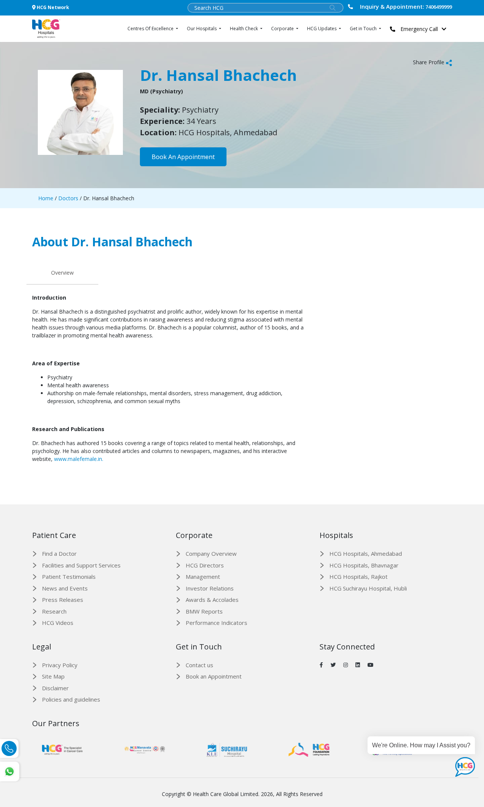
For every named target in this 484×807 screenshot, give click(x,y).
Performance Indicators (216, 622)
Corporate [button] (283, 28)
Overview (62, 272)
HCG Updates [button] (322, 28)
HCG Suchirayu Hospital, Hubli (368, 588)
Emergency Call (418, 28)
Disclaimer (55, 688)
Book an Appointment (214, 676)
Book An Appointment (183, 157)
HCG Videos (57, 622)
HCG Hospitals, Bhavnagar (364, 565)
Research (54, 611)
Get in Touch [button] (364, 28)
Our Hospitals (202, 28)
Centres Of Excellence (151, 28)
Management (203, 576)
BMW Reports (204, 611)
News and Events (65, 588)
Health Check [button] (244, 28)
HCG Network (52, 7)
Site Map (53, 676)
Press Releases (62, 599)
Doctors (67, 198)
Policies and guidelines (71, 699)
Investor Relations (210, 588)
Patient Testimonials (69, 576)
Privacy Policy (60, 665)
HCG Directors (205, 565)
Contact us (199, 665)
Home (45, 198)
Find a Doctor (59, 553)
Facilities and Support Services (81, 565)
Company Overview (211, 553)
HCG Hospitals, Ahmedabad (365, 553)
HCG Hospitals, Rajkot (358, 576)
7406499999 (406, 6)
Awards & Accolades (212, 599)
